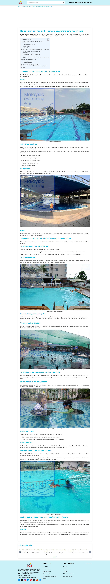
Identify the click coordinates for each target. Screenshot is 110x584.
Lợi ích (64, 569)
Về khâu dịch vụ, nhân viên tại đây (32, 54)
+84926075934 (26, 575)
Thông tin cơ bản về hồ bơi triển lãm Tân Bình (32, 41)
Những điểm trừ (28, 62)
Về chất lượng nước (29, 52)
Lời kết (23, 67)
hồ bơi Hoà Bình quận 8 (64, 86)
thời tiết (44, 578)
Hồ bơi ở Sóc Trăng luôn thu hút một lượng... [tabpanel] (78, 551)
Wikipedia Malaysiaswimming (49, 576)
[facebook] (19, 581)
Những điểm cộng (28, 61)
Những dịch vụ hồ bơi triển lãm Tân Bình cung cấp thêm (34, 65)
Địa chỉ (26, 47)
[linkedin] (28, 581)
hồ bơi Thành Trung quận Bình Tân (80, 86)
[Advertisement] (55, 16)
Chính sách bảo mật (67, 576)
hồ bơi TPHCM (78, 385)
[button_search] (63, 2)
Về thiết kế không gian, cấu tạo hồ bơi (32, 51)
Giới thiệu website (47, 571)
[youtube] (37, 581)
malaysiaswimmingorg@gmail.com (29, 577)
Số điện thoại (27, 46)
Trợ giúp (65, 571)
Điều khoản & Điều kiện (68, 573)
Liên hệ (65, 566)
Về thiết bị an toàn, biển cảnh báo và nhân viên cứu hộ (36, 57)
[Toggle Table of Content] (47, 39)
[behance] (40, 581)
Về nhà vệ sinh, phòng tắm (30, 56)
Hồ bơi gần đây (79, 2)
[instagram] (25, 581)
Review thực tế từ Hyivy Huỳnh (29, 59)
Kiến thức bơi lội (88, 2)
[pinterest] (31, 581)
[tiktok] (34, 581)
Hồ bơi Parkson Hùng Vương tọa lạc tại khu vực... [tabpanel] (30, 551)
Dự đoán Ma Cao (47, 569)
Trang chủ (71, 2)
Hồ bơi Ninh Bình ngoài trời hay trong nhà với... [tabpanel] (54, 551)
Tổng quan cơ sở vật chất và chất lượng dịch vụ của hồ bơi (35, 49)
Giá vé (25, 43)
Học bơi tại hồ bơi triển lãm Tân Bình (30, 64)
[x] (22, 581)
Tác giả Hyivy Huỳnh (47, 573)
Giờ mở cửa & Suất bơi (29, 44)
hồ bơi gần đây (64, 534)
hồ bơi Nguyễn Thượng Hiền (51, 86)
